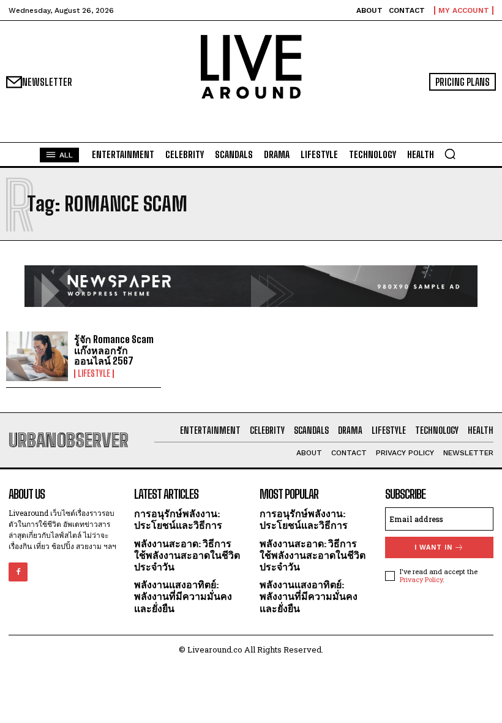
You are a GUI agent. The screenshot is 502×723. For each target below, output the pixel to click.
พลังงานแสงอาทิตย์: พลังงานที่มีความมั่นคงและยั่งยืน (183, 595)
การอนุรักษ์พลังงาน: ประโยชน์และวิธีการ (178, 519)
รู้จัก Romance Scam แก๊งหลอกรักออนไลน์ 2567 (114, 349)
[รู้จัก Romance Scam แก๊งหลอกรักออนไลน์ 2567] (37, 356)
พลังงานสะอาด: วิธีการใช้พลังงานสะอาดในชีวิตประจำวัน (187, 554)
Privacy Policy (421, 579)
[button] (450, 154)
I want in (433, 547)
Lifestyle (94, 373)
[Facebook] (18, 571)
